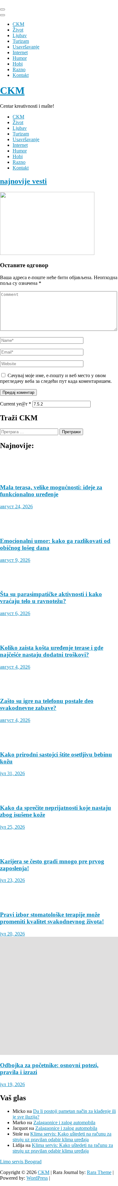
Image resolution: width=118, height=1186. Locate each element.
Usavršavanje (26, 46)
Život (18, 29)
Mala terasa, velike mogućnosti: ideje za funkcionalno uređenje (51, 491)
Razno (19, 69)
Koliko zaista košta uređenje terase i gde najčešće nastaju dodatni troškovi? (51, 651)
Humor (20, 58)
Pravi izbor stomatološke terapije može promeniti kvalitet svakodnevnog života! (52, 918)
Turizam (21, 41)
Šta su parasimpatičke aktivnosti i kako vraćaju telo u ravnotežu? (51, 597)
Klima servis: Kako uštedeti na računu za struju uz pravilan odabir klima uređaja (62, 1136)
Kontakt (21, 75)
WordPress (37, 1178)
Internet (20, 52)
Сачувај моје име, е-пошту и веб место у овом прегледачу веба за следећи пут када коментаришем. (56, 378)
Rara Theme (99, 1172)
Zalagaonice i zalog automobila (64, 1122)
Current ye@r (15, 403)
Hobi (18, 63)
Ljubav (20, 35)
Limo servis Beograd (21, 1161)
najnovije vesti (23, 181)
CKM (18, 24)
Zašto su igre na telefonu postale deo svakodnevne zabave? (46, 704)
